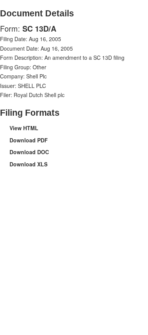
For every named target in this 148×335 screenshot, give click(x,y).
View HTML (23, 128)
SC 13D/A (39, 28)
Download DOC (29, 152)
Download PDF (28, 140)
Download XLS (28, 164)
